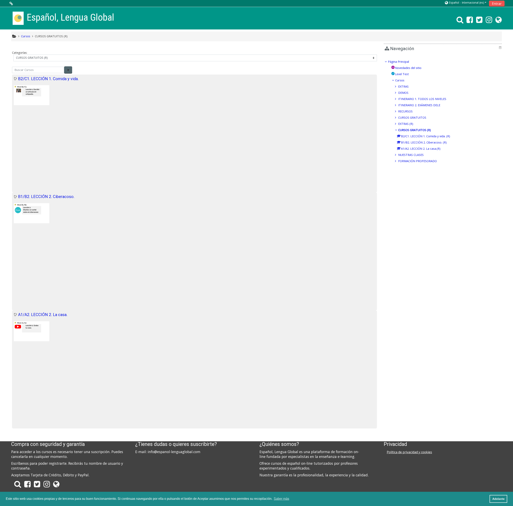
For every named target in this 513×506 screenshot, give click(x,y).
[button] (465, 2)
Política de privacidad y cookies (409, 452)
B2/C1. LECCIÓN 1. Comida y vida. (48, 78)
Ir (68, 70)
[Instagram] (489, 21)
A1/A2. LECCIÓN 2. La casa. (42, 314)
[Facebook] (470, 21)
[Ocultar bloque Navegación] (500, 47)
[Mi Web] (499, 21)
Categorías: (19, 53)
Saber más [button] (281, 498)
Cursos (399, 80)
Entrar (497, 3)
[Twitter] (479, 21)
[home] (18, 18)
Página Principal (398, 62)
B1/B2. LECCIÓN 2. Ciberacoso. (46, 196)
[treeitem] (443, 62)
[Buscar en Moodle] (459, 21)
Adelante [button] (498, 498)
